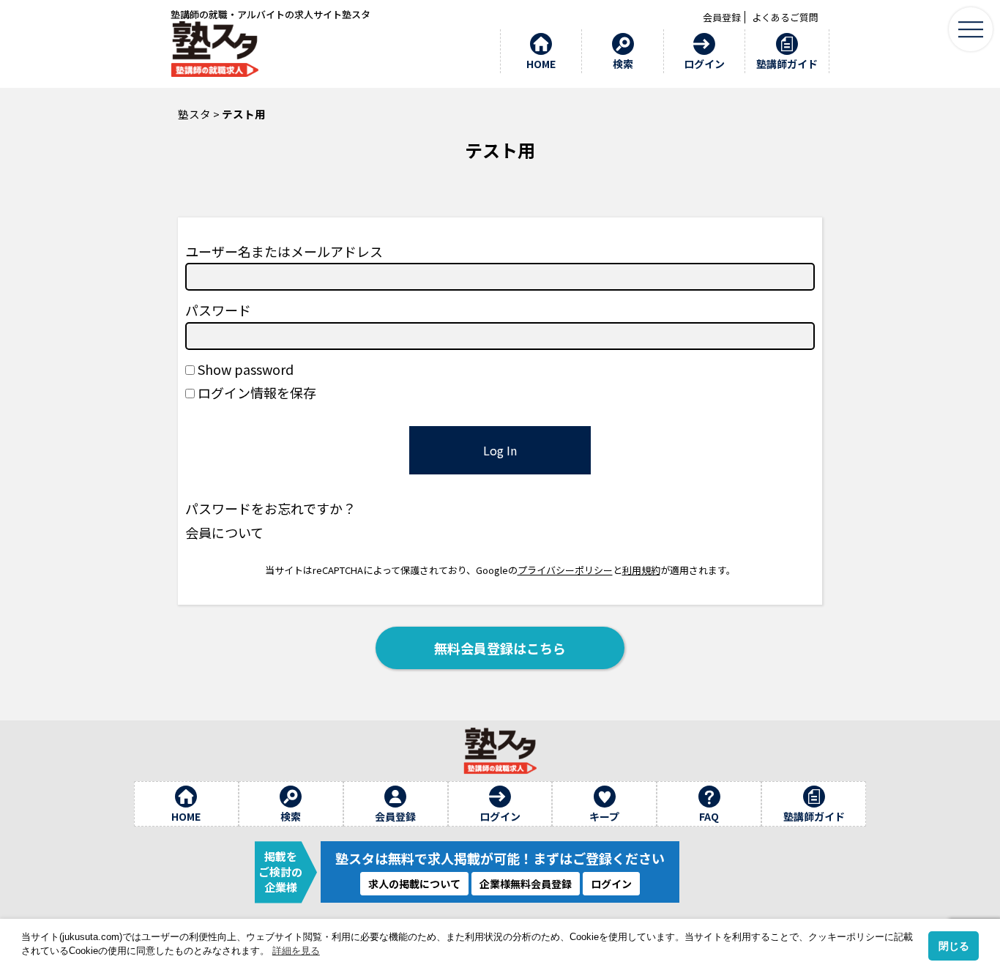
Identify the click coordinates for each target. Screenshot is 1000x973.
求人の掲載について (414, 883)
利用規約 (641, 570)
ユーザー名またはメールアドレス (284, 251)
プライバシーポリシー (565, 570)
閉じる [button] (954, 946)
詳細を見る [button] (296, 950)
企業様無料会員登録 (526, 883)
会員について (224, 532)
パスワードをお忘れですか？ (270, 508)
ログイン (611, 883)
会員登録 (722, 17)
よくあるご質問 (785, 17)
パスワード (218, 309)
